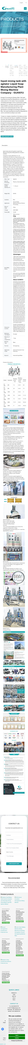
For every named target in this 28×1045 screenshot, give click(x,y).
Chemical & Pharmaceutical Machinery (12, 23)
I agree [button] (16, 1035)
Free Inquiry (6, 922)
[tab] (14, 145)
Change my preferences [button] (16, 1040)
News (14, 999)
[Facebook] (2, 1029)
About (14, 998)
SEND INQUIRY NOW (14, 863)
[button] (14, 45)
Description (5, 145)
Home (2, 23)
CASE (14, 994)
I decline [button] (17, 1037)
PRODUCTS (14, 993)
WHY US (14, 996)
